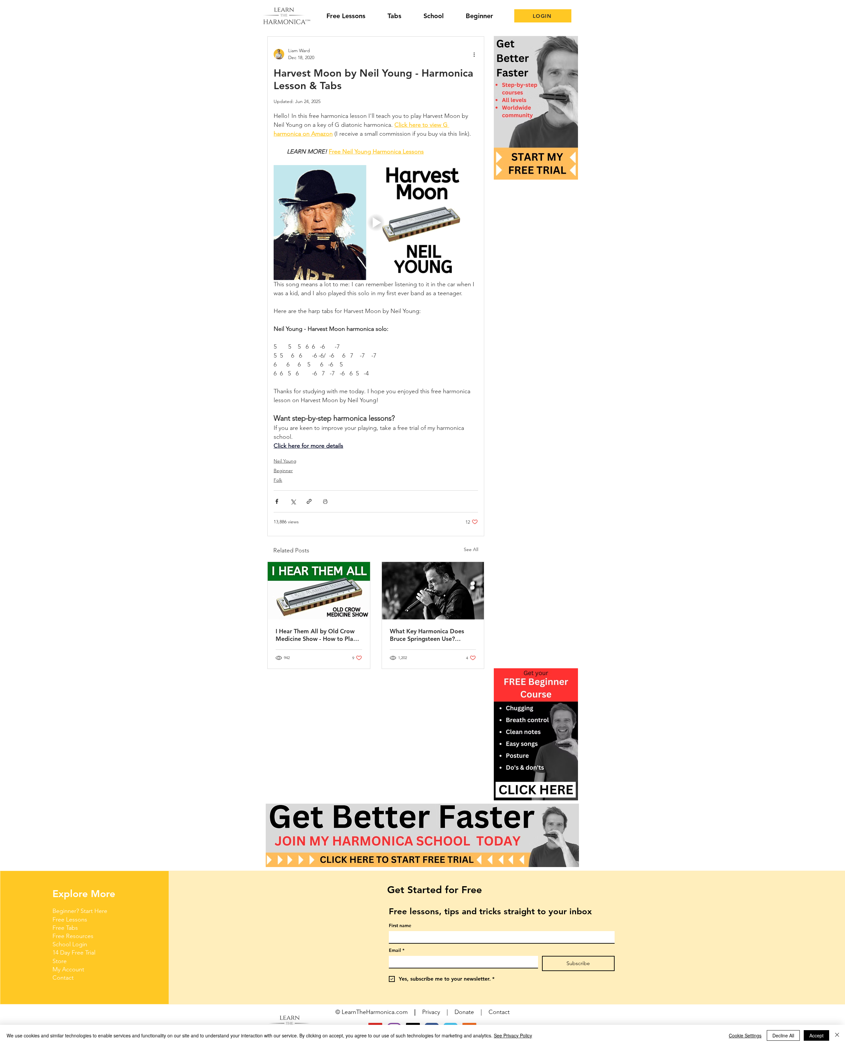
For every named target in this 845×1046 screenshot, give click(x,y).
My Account (68, 969)
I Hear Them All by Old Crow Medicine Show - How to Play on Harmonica (316, 635)
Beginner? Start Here (79, 911)
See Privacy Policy (513, 1035)
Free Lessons (69, 919)
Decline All (783, 1035)
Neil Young (285, 461)
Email (396, 950)
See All (471, 549)
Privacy (431, 1012)
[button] (536, 734)
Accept (816, 1035)
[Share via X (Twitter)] (293, 501)
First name (400, 925)
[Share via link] (309, 501)
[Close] (837, 1035)
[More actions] (474, 54)
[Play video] (376, 222)
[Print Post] (325, 501)
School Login (69, 944)
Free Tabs (65, 927)
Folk (278, 480)
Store (59, 961)
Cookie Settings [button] (745, 1035)
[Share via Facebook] (277, 501)
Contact (63, 977)
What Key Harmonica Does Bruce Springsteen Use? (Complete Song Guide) (427, 635)
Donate (464, 1012)
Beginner (283, 470)
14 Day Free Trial (73, 952)
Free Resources (72, 936)
